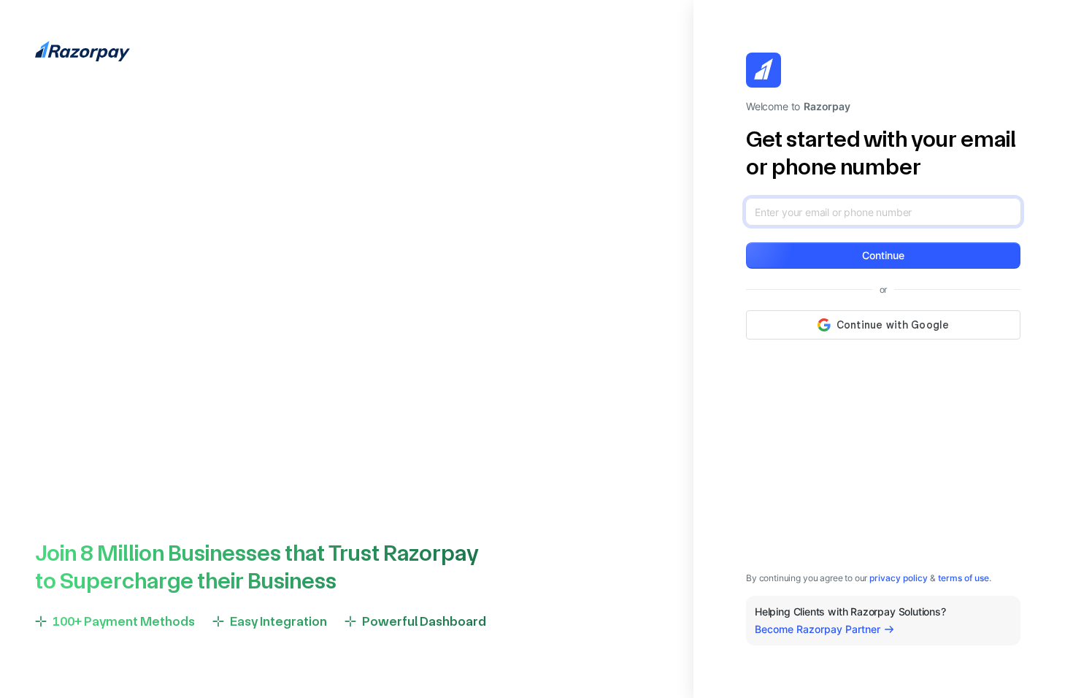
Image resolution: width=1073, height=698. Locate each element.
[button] (883, 255)
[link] (898, 578)
